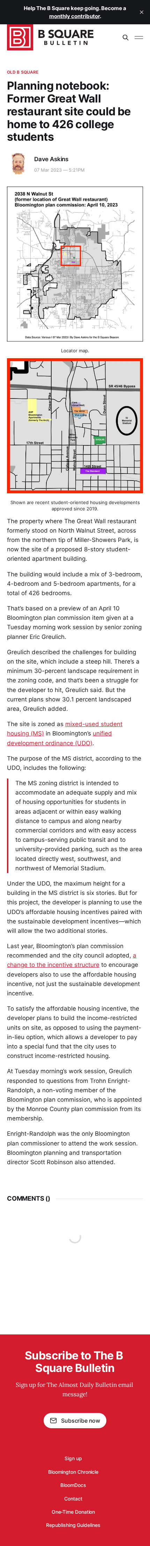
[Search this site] (125, 37)
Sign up (73, 1458)
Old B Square (22, 72)
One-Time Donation (73, 1512)
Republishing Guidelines (73, 1525)
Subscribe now (80, 1420)
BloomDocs (73, 1485)
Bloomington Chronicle (73, 1472)
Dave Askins (51, 159)
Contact (73, 1499)
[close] (141, 12)
